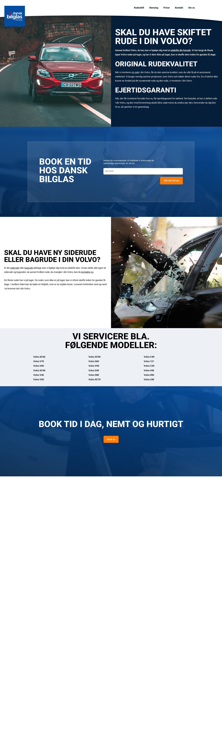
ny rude (135, 72)
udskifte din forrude (180, 50)
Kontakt (179, 7)
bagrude (29, 268)
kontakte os (87, 272)
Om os (191, 7)
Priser (166, 7)
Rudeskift (139, 7)
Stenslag (153, 7)
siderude (14, 268)
